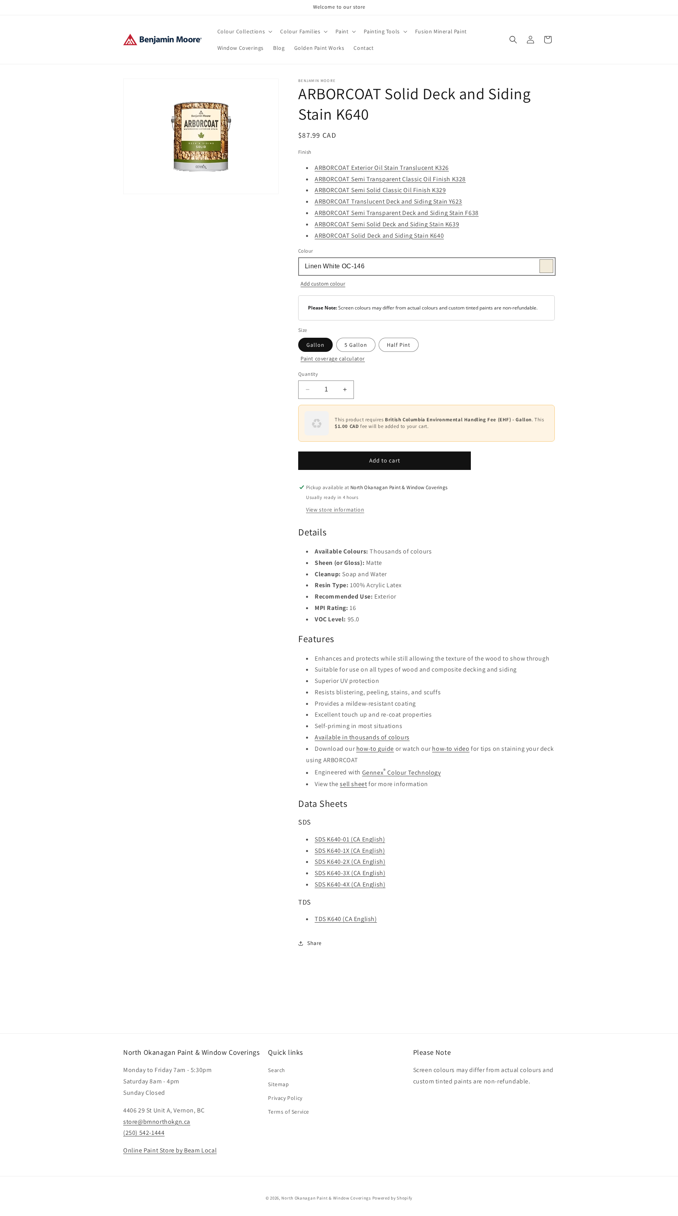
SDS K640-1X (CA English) (350, 850)
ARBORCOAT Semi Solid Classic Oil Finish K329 (380, 190)
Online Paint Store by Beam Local (170, 1150)
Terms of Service (288, 1111)
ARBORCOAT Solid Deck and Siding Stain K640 (379, 235)
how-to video (450, 749)
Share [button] (314, 943)
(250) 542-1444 (143, 1133)
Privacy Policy (285, 1097)
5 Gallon (355, 344)
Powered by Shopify (392, 1198)
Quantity (308, 374)
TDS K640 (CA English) (346, 919)
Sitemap (278, 1084)
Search (276, 1070)
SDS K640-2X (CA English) (350, 861)
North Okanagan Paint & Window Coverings (326, 1198)
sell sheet (353, 784)
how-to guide (375, 749)
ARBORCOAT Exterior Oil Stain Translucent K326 (382, 168)
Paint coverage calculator (333, 358)
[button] (244, 31)
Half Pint (398, 344)
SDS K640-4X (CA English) (350, 884)
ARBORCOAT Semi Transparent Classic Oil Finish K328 (390, 179)
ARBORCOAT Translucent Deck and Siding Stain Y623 (388, 201)
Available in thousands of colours (362, 737)
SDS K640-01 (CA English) (350, 839)
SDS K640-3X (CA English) (350, 873)
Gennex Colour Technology (401, 772)
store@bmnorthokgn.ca (156, 1122)
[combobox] (426, 266)
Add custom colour (323, 283)
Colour (305, 251)
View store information (335, 509)
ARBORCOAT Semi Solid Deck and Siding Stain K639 (387, 224)
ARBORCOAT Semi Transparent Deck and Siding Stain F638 (397, 213)
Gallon (315, 344)
